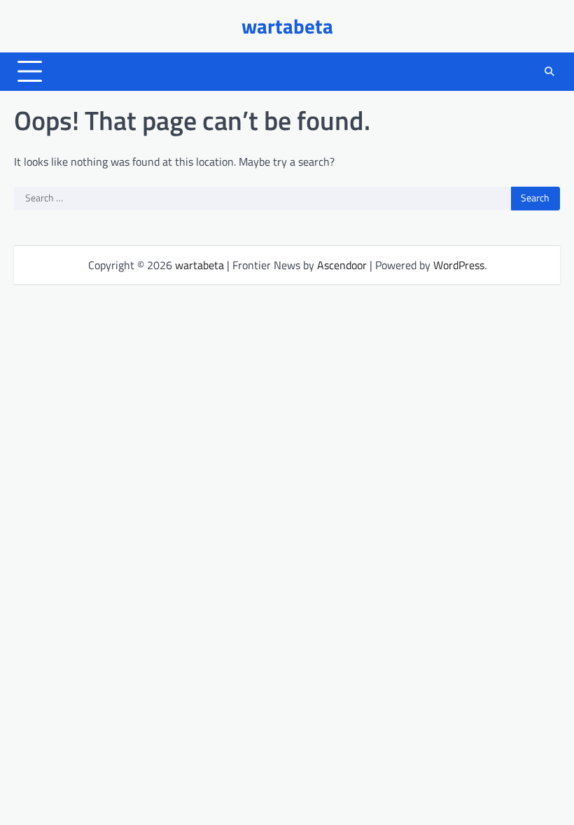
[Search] (549, 71)
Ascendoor (342, 265)
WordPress (458, 265)
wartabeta (287, 25)
